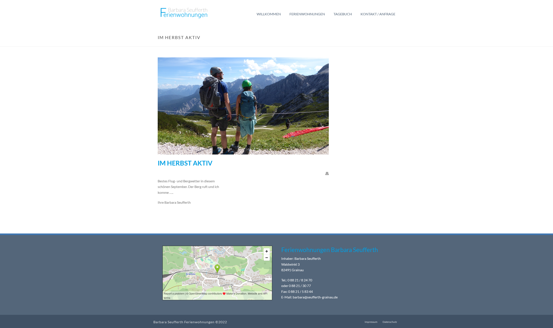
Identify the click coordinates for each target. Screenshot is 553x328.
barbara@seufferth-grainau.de (315, 297)
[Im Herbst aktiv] (243, 106)
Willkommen (269, 14)
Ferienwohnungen (307, 14)
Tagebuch (343, 14)
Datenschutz (390, 321)
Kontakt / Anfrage (378, 14)
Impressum (371, 321)
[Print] (327, 173)
